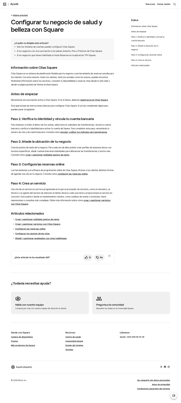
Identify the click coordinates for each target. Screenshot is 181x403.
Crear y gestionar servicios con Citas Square (37, 224)
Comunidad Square (74, 341)
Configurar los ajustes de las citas (32, 233)
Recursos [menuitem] (150, 4)
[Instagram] (168, 367)
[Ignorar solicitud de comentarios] (109, 255)
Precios (14, 341)
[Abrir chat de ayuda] (173, 395)
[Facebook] (165, 367)
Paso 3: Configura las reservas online (146, 55)
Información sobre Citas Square (144, 26)
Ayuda (14, 4)
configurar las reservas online (73, 174)
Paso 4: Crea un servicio (141, 60)
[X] (161, 367)
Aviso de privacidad (161, 384)
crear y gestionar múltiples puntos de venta (47, 155)
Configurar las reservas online (30, 229)
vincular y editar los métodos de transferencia (83, 132)
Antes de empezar (138, 32)
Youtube (69, 350)
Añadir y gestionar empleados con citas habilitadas (41, 238)
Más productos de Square (23, 345)
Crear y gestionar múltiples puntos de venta (37, 219)
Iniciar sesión (163, 4)
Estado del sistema (74, 345)
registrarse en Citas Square (94, 100)
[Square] (4, 4)
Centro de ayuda (73, 337)
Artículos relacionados (140, 65)
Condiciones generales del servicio (153, 389)
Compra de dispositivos (22, 337)
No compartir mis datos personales (153, 380)
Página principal (20, 15)
